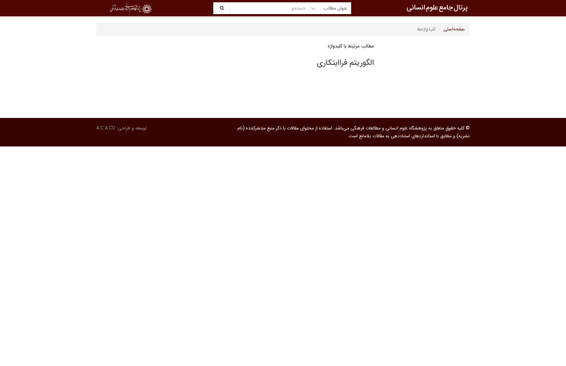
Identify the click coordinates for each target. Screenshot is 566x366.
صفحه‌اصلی (454, 29)
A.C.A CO (105, 128)
